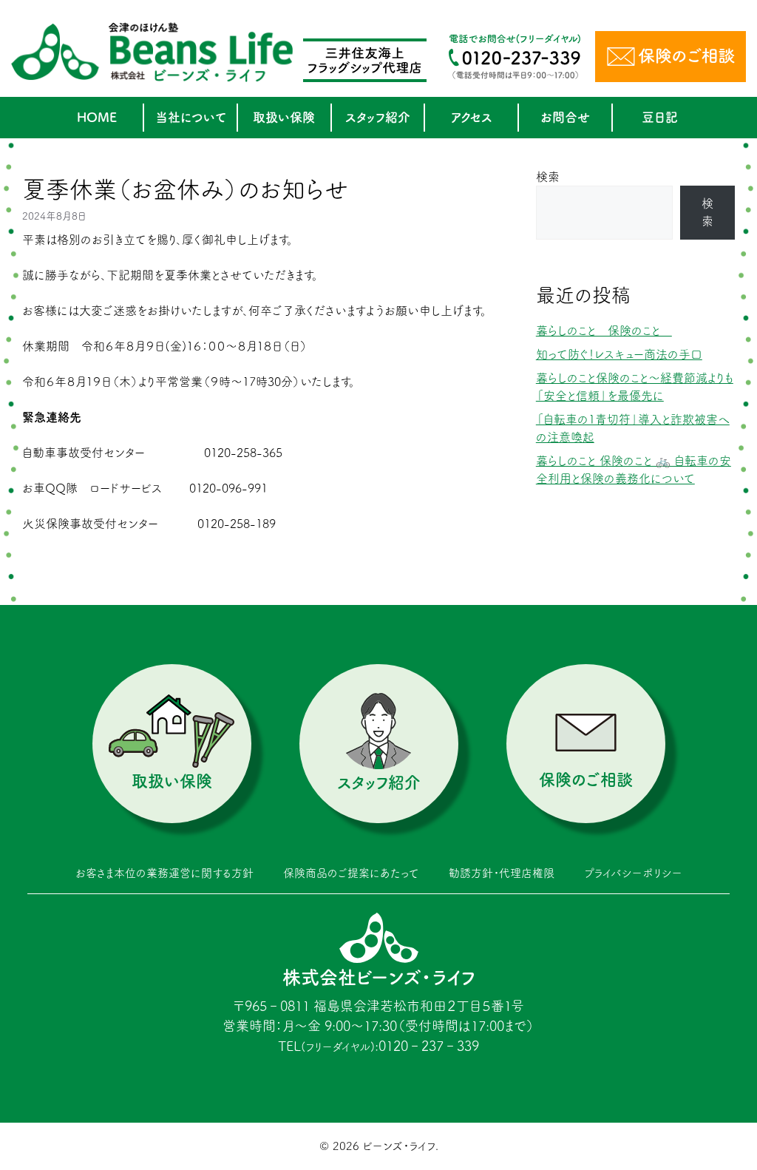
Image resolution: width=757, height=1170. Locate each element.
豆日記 (660, 117)
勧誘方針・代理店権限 (501, 873)
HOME (97, 117)
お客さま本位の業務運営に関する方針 (164, 873)
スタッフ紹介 (377, 117)
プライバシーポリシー (633, 873)
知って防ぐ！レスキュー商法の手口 (619, 354)
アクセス (471, 117)
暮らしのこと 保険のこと (604, 331)
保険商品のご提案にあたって (351, 873)
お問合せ (565, 117)
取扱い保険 (284, 117)
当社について (190, 117)
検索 (548, 177)
